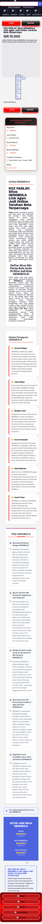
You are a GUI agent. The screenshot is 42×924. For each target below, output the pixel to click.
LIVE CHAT (22, 918)
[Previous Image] (3, 58)
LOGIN (11, 23)
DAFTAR (30, 23)
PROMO (22, 895)
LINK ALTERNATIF (22, 912)
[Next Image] (38, 58)
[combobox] (19, 4)
